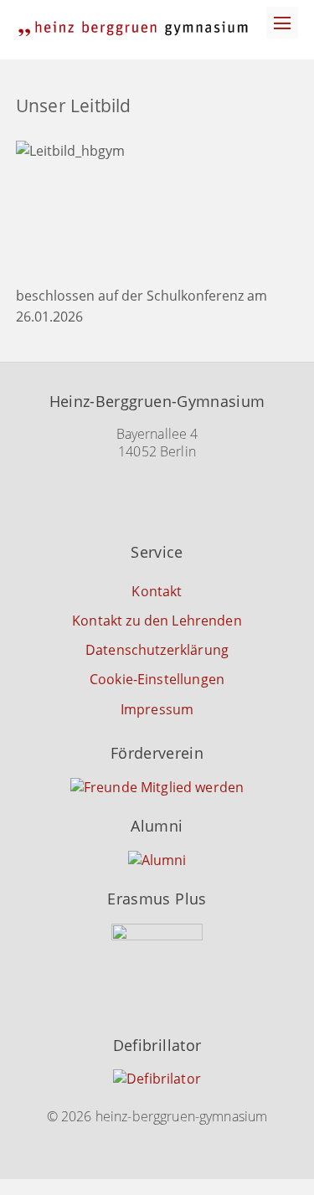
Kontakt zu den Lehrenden (157, 620)
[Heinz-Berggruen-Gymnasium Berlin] (133, 29)
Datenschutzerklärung (157, 650)
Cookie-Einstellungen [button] (157, 679)
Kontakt (156, 591)
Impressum (157, 709)
